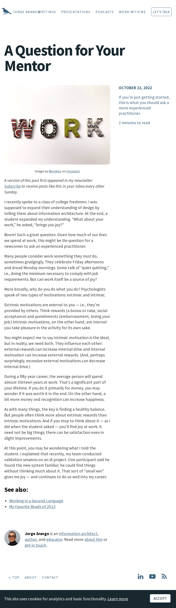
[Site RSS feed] (164, 578)
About (31, 577)
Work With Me (132, 12)
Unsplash (73, 171)
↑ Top (14, 577)
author (31, 539)
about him (93, 539)
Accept (160, 598)
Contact (50, 577)
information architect (78, 533)
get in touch (35, 545)
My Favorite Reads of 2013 (32, 506)
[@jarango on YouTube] (152, 578)
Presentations (75, 12)
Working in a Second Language (36, 500)
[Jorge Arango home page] (1, 12)
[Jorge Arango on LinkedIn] (140, 578)
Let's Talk (161, 12)
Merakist (55, 171)
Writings (47, 12)
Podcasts (105, 12)
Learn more (118, 598)
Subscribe (12, 186)
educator (54, 539)
